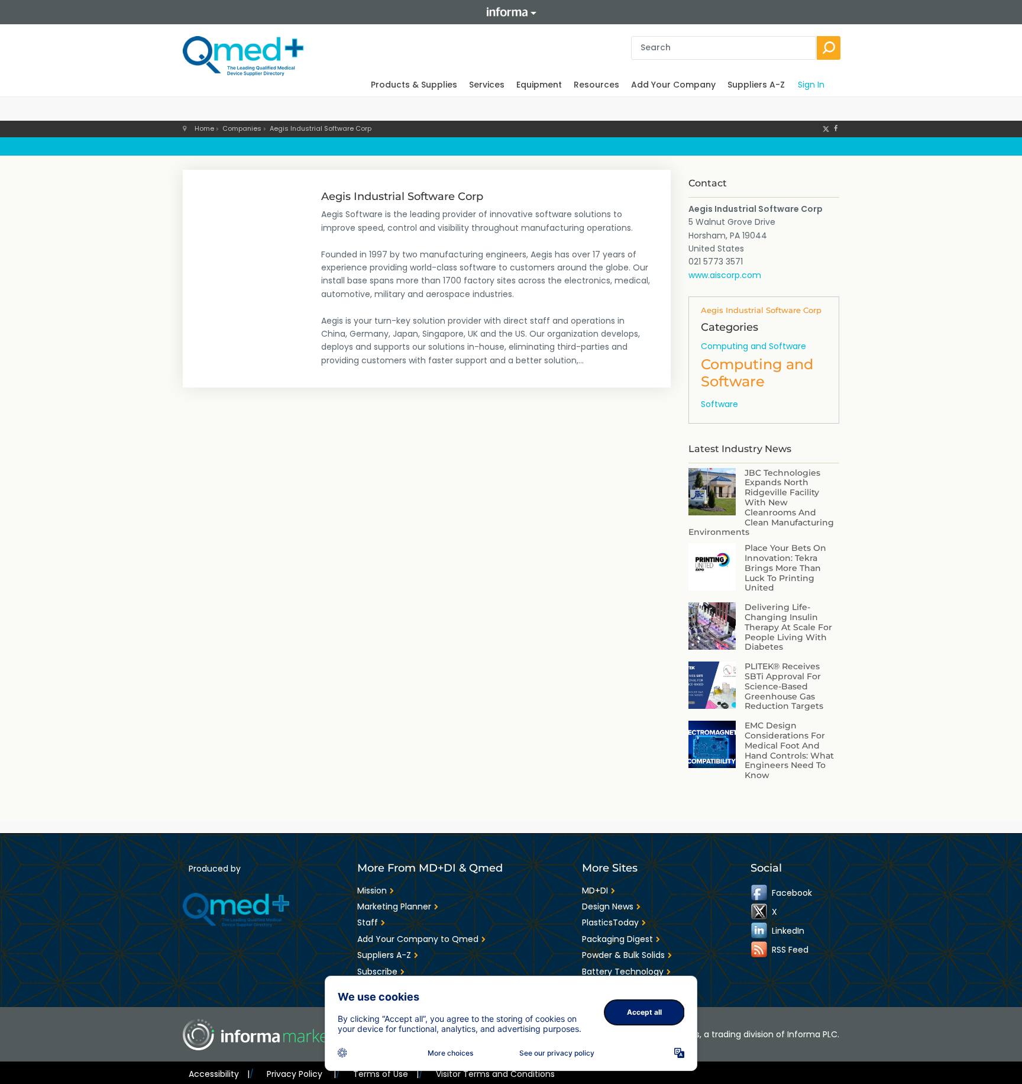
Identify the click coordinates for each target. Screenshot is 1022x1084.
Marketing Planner (394, 906)
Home (204, 128)
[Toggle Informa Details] (511, 12)
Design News (607, 906)
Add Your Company (673, 85)
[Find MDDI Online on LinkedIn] (760, 930)
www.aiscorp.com (724, 275)
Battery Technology (623, 971)
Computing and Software (753, 346)
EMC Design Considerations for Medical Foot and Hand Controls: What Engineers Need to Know (789, 750)
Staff (367, 922)
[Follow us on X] (826, 128)
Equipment (539, 85)
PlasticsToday (610, 922)
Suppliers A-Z (756, 85)
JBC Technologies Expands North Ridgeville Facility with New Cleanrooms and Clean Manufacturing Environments (761, 502)
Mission (372, 890)
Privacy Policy (301, 1074)
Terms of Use (386, 1074)
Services (486, 85)
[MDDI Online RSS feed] (760, 949)
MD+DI (595, 890)
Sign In (811, 85)
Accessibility (219, 1074)
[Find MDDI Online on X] (760, 911)
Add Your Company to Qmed (417, 939)
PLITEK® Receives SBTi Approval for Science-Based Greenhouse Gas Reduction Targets (784, 686)
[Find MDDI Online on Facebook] (760, 892)
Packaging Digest (617, 939)
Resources (596, 85)
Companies (241, 128)
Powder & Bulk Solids (623, 955)
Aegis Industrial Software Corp (320, 128)
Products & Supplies (414, 85)
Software (719, 404)
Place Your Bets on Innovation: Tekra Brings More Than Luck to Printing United (785, 568)
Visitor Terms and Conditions (495, 1074)
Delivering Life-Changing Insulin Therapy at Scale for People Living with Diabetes (788, 627)
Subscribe (377, 971)
